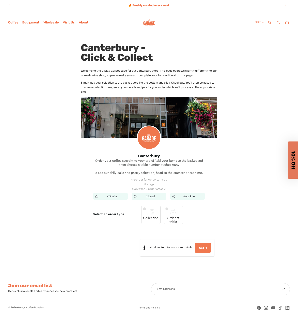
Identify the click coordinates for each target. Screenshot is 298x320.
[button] (293, 160)
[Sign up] (284, 289)
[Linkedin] (287, 307)
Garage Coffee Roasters (31, 307)
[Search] (269, 22)
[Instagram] (266, 307)
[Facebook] (258, 307)
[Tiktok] (280, 307)
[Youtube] (273, 307)
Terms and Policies (149, 308)
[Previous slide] (9, 5)
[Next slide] (285, 5)
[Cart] (287, 22)
